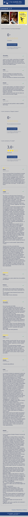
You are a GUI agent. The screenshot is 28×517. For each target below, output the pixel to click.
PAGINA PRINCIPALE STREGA (19, 510)
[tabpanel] (14, 28)
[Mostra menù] (4, 2)
